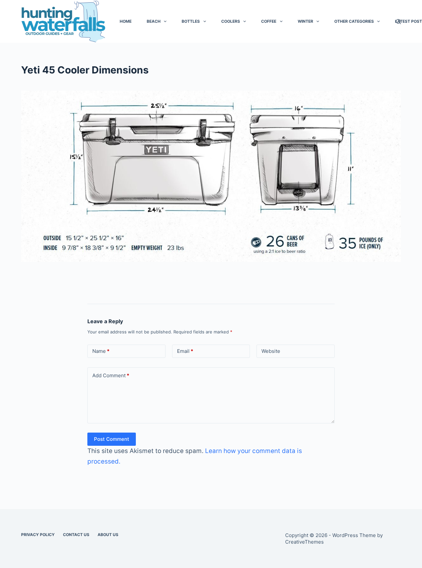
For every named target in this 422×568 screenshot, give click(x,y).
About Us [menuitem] (108, 534)
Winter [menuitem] (305, 21)
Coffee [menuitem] (268, 21)
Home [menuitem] (126, 21)
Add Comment (110, 375)
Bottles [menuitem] (191, 21)
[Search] (398, 21)
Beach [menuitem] (154, 21)
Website (270, 351)
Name (100, 351)
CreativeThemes (304, 542)
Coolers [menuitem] (230, 21)
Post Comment (111, 439)
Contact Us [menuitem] (76, 534)
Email (185, 351)
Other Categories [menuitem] (354, 21)
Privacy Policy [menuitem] (38, 534)
